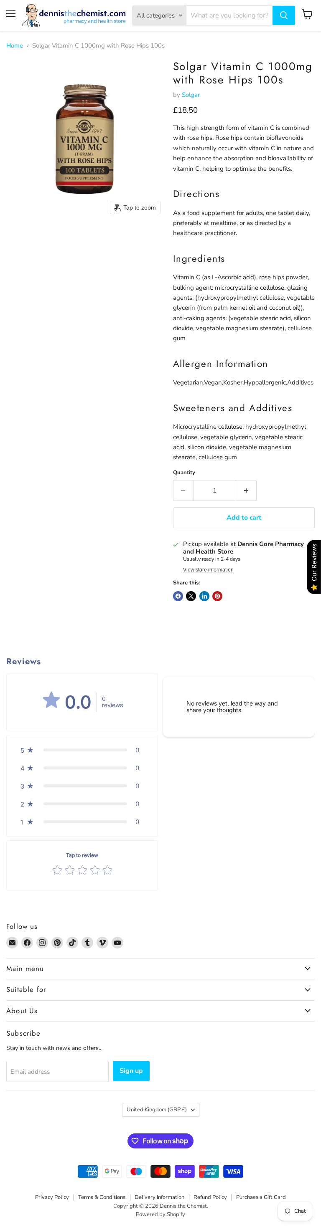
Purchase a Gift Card (261, 1197)
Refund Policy (210, 1197)
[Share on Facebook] (178, 596)
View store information (208, 570)
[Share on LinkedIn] (204, 596)
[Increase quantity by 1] (246, 490)
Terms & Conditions (101, 1197)
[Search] (284, 15)
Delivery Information (159, 1197)
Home (14, 45)
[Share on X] (191, 596)
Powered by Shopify (160, 1214)
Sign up (131, 1070)
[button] (82, 750)
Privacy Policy (52, 1197)
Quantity (184, 473)
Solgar (191, 95)
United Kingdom (157, 1109)
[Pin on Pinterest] (217, 596)
